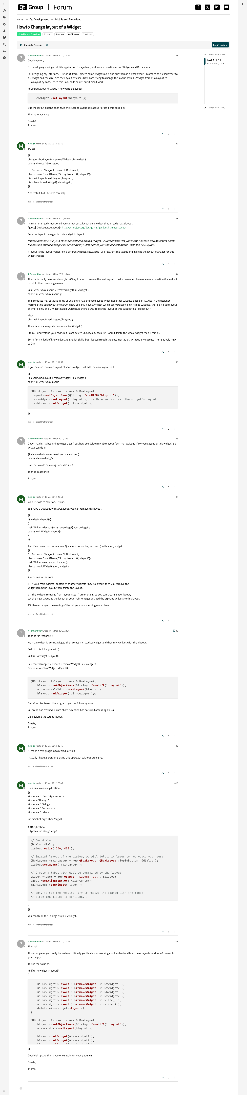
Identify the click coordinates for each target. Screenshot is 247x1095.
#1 (177, 55)
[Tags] (4, 17)
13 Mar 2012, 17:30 (54, 362)
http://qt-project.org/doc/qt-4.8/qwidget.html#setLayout (94, 227)
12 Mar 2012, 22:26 (60, 55)
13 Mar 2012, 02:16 (54, 143)
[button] (4, 1091)
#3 (177, 218)
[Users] (4, 31)
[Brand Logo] (45, 7)
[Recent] (4, 10)
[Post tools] (175, 133)
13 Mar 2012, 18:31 (60, 438)
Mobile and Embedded (30, 34)
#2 (177, 143)
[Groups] (4, 37)
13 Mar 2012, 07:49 (60, 218)
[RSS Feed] (47, 44)
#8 (177, 630)
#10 (176, 783)
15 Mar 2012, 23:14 (54, 745)
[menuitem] (243, 4)
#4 (177, 274)
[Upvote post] (163, 133)
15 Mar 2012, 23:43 (54, 783)
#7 (177, 497)
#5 (177, 362)
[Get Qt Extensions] (4, 51)
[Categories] (4, 4)
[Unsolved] (4, 57)
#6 (177, 438)
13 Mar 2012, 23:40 (54, 497)
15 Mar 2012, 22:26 (60, 630)
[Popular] (4, 24)
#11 (176, 941)
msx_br (31, 143)
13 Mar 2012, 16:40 (60, 274)
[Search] (4, 44)
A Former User (35, 55)
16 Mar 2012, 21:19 (60, 941)
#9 (177, 745)
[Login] (243, 4)
